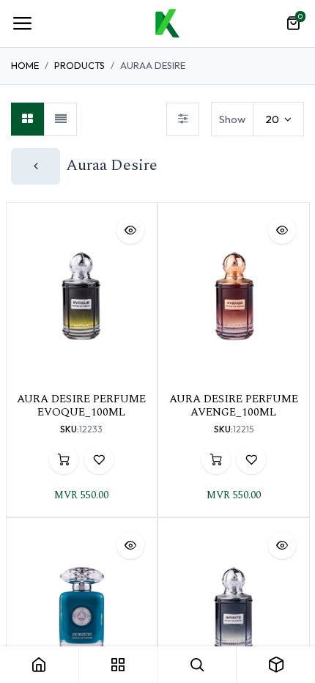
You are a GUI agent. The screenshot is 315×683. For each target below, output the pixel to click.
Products (79, 65)
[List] (60, 119)
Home (25, 65)
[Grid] (27, 119)
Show (232, 119)
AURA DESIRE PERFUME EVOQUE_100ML (81, 406)
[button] (130, 230)
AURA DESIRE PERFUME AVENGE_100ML (233, 406)
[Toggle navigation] (22, 23)
